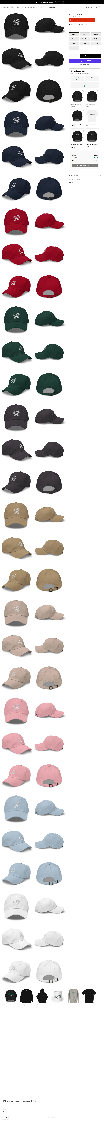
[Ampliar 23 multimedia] (16, 385)
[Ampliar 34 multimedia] (49, 548)
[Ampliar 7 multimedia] (16, 124)
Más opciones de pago (84, 64)
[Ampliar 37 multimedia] (16, 613)
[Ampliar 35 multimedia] (16, 580)
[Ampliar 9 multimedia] (16, 156)
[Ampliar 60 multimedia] (49, 972)
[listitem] (41, 7)
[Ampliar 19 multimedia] (16, 319)
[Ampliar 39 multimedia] (16, 645)
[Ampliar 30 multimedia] (49, 482)
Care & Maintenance (74, 179)
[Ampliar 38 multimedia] (49, 613)
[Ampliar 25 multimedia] (16, 417)
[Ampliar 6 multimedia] (49, 91)
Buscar (5, 1112)
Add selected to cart (84, 165)
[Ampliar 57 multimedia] (16, 939)
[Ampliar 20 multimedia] (49, 319)
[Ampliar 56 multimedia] (49, 906)
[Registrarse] (99, 1101)
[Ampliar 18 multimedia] (49, 287)
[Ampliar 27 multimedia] (16, 450)
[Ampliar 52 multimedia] (49, 841)
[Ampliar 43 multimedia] (16, 711)
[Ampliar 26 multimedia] (49, 417)
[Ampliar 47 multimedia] (16, 776)
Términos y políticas (52, 1117)
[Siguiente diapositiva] (99, 997)
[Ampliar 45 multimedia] (16, 743)
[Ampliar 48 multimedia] (49, 776)
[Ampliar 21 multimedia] (16, 352)
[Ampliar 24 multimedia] (49, 385)
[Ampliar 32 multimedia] (49, 515)
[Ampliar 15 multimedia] (16, 254)
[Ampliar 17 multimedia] (16, 287)
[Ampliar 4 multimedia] (49, 59)
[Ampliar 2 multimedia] (49, 26)
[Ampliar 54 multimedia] (49, 874)
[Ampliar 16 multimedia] (49, 254)
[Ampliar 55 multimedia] (16, 906)
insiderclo (9, 1117)
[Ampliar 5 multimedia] (16, 91)
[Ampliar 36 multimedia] (49, 580)
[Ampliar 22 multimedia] (49, 352)
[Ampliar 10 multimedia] (49, 156)
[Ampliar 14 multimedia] (49, 222)
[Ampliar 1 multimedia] (16, 26)
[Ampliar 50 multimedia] (49, 809)
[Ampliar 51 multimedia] (16, 841)
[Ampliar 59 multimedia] (16, 972)
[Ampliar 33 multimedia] (16, 548)
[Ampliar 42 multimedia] (49, 678)
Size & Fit (71, 182)
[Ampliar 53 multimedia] (16, 874)
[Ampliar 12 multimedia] (49, 189)
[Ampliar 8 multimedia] (49, 124)
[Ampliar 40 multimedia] (49, 645)
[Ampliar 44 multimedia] (49, 711)
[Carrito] (99, 7)
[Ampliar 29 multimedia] (16, 482)
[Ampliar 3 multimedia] (16, 59)
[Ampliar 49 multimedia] (16, 809)
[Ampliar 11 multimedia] (16, 189)
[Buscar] (96, 7)
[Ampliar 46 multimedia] (49, 743)
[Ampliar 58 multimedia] (49, 939)
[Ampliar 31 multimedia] (16, 515)
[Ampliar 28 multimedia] (49, 450)
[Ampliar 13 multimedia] (16, 222)
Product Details (73, 175)
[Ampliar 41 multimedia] (16, 678)
